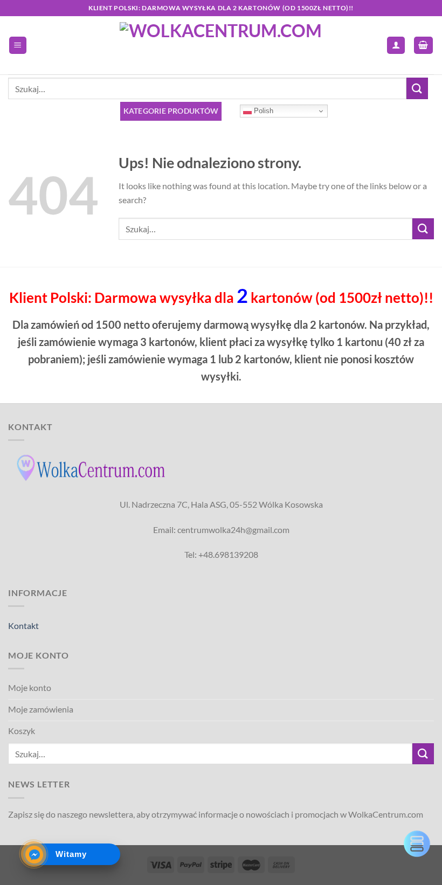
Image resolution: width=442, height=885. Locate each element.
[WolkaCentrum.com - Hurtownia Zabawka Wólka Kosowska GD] (221, 45)
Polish (262, 111)
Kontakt (23, 625)
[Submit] (417, 88)
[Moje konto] (396, 45)
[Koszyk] (423, 45)
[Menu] (18, 45)
